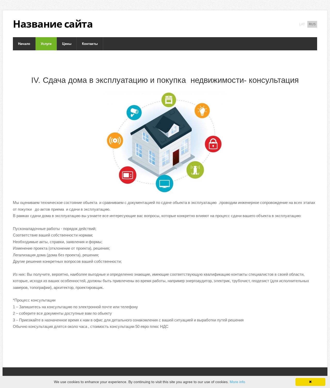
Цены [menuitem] (66, 44)
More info (237, 382)
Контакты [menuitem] (90, 44)
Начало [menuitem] (24, 44)
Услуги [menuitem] (46, 44)
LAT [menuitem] (302, 24)
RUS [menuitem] (312, 24)
